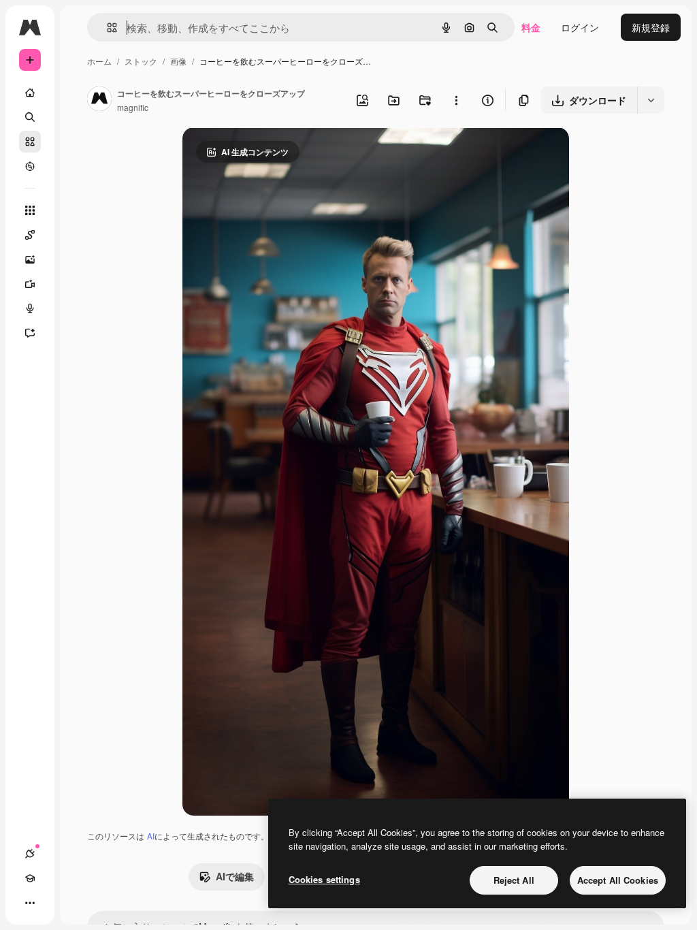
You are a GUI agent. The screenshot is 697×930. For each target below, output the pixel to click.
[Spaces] (30, 235)
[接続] (30, 854)
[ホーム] (30, 92)
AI (151, 835)
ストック (141, 61)
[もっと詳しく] (30, 166)
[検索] (30, 117)
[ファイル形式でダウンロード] (650, 100)
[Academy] (30, 878)
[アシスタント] (30, 333)
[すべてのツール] (30, 210)
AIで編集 (235, 876)
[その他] (30, 903)
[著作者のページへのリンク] (99, 100)
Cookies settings (324, 879)
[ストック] (30, 142)
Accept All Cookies (617, 879)
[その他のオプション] (456, 100)
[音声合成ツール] (30, 308)
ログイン (580, 27)
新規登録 (651, 27)
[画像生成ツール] (30, 259)
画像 (178, 61)
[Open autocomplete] (106, 27)
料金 (530, 27)
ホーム (99, 61)
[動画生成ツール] (30, 284)
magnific (132, 107)
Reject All (513, 879)
